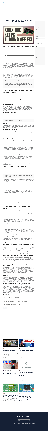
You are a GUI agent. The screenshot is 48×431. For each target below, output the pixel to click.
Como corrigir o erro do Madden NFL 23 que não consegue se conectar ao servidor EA (26, 374)
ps (40, 48)
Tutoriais (40, 34)
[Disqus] (18, 323)
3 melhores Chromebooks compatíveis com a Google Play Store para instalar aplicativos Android (25, 398)
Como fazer (11, 370)
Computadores (25, 394)
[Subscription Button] (30, 420)
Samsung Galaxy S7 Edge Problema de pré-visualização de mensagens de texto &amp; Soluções (17, 300)
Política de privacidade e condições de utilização (28, 423)
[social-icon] (21, 426)
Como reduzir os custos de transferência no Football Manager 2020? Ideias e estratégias (15, 301)
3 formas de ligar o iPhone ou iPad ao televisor (15, 120)
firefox (40, 64)
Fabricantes (40, 36)
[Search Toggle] (44, 3)
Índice (6, 55)
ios (40, 55)
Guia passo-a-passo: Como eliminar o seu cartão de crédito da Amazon (10, 373)
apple (40, 62)
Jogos (15, 23)
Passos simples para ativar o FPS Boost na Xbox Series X (10, 351)
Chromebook (29, 394)
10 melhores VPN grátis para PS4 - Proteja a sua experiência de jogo (26, 351)
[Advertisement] (24, 10)
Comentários (40, 27)
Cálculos (9, 393)
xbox (40, 53)
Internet (40, 25)
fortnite (40, 57)
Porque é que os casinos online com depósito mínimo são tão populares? (10, 396)
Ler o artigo (4, 357)
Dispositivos (21, 394)
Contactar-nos (19, 423)
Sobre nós (14, 423)
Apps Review (40, 38)
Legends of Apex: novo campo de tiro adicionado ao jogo (11, 297)
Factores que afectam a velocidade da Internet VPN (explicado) (12, 304)
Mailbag (40, 29)
